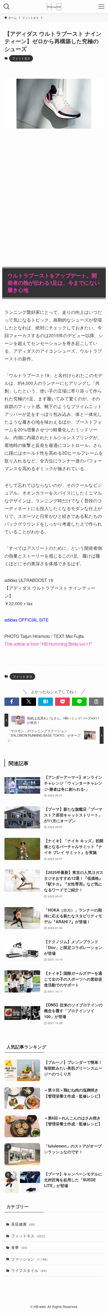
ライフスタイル (29, 1270)
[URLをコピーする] (96, 702)
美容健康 (23, 1224)
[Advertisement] (54, 193)
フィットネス (21, 58)
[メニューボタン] (101, 6)
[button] (11, 702)
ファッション (29, 1259)
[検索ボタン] (6, 6)
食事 (19, 1247)
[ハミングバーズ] (53, 6)
